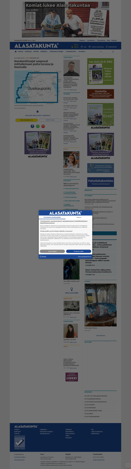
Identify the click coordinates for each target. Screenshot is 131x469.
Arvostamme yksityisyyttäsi (52, 217)
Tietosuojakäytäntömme (84, 256)
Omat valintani (52, 251)
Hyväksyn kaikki (79, 251)
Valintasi (78, 217)
